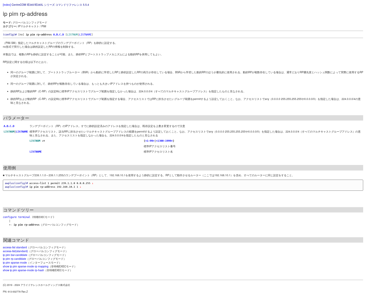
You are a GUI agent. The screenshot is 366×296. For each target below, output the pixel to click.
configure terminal (16, 217)
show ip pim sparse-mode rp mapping (25, 266)
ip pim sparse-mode (15, 262)
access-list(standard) (15, 251)
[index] (7, 4)
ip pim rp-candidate (14, 259)
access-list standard (15, 247)
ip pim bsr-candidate (15, 255)
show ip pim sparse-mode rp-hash (23, 270)
